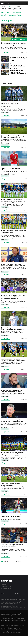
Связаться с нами (5, 614)
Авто (2, 9)
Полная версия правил (6, 634)
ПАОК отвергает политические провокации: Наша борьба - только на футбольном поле (12, 104)
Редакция (21, 613)
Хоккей (10, 8)
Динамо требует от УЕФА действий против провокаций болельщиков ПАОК (14, 136)
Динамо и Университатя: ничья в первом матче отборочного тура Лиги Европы (13, 328)
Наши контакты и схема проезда (9, 613)
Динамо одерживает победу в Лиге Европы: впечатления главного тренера (13, 264)
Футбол (8, 6)
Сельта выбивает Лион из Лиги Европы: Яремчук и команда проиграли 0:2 (13, 515)
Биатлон (19, 6)
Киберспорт (8, 9)
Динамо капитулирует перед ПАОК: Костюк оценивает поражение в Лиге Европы (17, 66)
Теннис (15, 8)
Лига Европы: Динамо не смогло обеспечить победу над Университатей (13, 359)
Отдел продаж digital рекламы (18, 620)
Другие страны (4, 14)
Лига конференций (16, 12)
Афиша (2, 592)
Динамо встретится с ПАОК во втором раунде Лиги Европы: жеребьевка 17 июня (13, 453)
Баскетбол (3, 8)
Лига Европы (4, 15)
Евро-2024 (3, 12)
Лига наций (12, 14)
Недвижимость (18, 592)
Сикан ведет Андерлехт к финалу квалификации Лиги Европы (18, 58)
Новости (3, 593)
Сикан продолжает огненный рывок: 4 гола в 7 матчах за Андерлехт (13, 44)
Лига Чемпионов (12, 15)
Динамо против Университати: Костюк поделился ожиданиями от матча (12, 390)
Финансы (17, 593)
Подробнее (5, 52)
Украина (19, 15)
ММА (20, 8)
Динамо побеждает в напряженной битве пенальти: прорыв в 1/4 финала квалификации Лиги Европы (13, 296)
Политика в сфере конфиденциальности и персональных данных (12, 617)
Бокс (13, 6)
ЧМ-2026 (9, 12)
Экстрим (15, 9)
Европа (18, 14)
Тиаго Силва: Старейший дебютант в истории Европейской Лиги (12, 545)
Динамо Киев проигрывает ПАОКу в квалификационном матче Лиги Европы (13, 200)
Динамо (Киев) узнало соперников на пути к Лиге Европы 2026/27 (14, 231)
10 (18, 561)
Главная (3, 6)
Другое (21, 9)
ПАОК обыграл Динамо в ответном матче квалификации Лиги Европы (18, 72)
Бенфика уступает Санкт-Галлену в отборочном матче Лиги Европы (11, 169)
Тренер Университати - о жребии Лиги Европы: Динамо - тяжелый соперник (12, 420)
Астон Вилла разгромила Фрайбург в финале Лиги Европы (12, 484)
